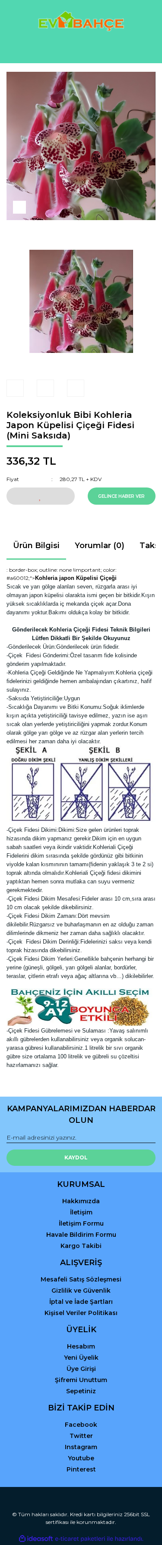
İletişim (81, 1212)
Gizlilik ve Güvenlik (81, 1290)
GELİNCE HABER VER (121, 496)
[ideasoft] (36, 1539)
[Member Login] (81, 49)
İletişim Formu (81, 1223)
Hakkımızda (81, 1201)
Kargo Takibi (81, 1246)
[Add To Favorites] (40, 496)
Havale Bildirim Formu (81, 1234)
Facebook (81, 1425)
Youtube (81, 1458)
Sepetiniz (81, 1391)
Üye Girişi (81, 1369)
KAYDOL (76, 1157)
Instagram (81, 1447)
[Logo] (81, 21)
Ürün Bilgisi (36, 545)
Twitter (81, 1436)
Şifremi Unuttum (81, 1380)
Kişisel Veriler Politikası (81, 1313)
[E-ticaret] (80, 1538)
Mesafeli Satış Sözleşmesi (81, 1279)
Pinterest (81, 1469)
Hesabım (81, 1346)
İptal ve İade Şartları (81, 1302)
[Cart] (145, 49)
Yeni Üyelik (81, 1357)
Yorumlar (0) (99, 545)
